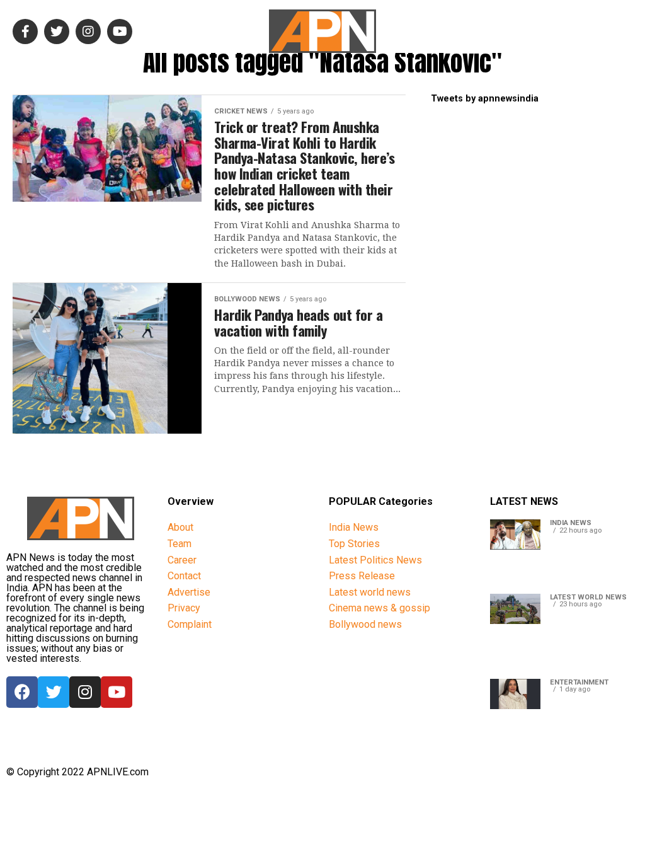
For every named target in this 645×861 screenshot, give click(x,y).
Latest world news (370, 592)
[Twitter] (53, 692)
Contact (184, 576)
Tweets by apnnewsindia (485, 98)
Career (182, 560)
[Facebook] (22, 692)
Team (179, 544)
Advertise (189, 592)
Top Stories (354, 544)
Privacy (184, 608)
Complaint (190, 624)
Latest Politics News (375, 560)
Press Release (362, 576)
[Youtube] (116, 692)
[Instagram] (85, 692)
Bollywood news (365, 624)
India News (354, 527)
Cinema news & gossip (379, 608)
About (180, 527)
